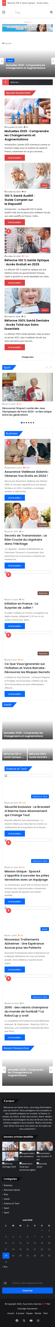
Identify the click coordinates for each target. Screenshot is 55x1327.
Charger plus (27, 357)
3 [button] (26, 422)
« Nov (4, 1267)
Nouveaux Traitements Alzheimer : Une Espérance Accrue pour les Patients (24, 943)
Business (8, 1185)
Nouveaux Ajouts (12, 1190)
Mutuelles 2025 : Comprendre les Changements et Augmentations (25, 67)
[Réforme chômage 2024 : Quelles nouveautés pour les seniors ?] (10, 1166)
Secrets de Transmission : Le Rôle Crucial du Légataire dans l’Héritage (26, 539)
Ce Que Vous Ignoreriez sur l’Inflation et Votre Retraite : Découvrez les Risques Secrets (27, 668)
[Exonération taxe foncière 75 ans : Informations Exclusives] (45, 1156)
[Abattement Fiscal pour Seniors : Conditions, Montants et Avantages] (28, 1166)
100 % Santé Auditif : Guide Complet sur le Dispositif (20, 200)
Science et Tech (11, 1203)
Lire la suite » (14, 157)
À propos (20, 1313)
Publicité (27, 22)
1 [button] (22, 423)
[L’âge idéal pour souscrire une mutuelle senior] (45, 1166)
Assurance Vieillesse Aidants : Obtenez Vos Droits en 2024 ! (27, 474)
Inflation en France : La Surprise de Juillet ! (21, 606)
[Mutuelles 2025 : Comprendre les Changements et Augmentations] (27, 724)
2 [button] (24, 422)
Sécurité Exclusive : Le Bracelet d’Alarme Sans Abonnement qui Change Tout (27, 811)
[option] (27, 61)
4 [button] (28, 422)
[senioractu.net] (19, 12)
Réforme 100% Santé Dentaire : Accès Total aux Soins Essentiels (27, 324)
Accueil (7, 43)
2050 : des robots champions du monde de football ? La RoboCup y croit (26, 1011)
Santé (10, 60)
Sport (6, 1208)
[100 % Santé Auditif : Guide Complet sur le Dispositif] (28, 1146)
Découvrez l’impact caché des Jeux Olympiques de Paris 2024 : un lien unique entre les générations (27, 412)
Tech (45, 1313)
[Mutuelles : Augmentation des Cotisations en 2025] (28, 1156)
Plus (6, 1194)
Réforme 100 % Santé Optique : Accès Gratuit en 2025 (27, 262)
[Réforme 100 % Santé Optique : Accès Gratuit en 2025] (14, 750)
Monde (38, 1313)
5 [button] (31, 422)
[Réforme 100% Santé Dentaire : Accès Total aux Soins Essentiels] (40, 750)
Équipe (29, 1313)
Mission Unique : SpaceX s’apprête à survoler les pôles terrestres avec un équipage (27, 875)
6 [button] (33, 422)
